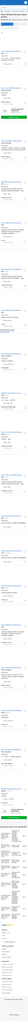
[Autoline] (2, 11)
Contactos (4, 938)
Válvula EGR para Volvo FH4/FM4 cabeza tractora (5, 861)
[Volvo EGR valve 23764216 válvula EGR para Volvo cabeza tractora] (14, 575)
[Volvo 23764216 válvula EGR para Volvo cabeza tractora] (14, 657)
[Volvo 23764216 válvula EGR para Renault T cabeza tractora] (14, 343)
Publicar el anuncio (14, 117)
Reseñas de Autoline (7, 972)
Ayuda (3, 935)
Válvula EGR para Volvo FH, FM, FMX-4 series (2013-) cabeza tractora (5, 836)
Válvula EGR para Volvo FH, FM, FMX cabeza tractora (5, 897)
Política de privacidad (7, 967)
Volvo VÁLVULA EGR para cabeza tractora (5, 846)
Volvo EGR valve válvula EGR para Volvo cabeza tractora (5, 916)
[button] (25, 2)
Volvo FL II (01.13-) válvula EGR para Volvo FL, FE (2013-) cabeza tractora (6, 853)
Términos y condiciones (8, 964)
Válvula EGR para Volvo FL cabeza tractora (5, 909)
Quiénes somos (6, 932)
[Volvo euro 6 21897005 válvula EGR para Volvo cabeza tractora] (14, 77)
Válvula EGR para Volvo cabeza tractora (5, 875)
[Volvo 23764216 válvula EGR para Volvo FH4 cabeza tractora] (14, 40)
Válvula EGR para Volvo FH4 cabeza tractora (5, 867)
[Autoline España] (10, 2)
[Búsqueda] (25, 7)
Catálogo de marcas (7, 975)
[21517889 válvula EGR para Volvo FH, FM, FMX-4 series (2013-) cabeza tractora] (14, 171)
